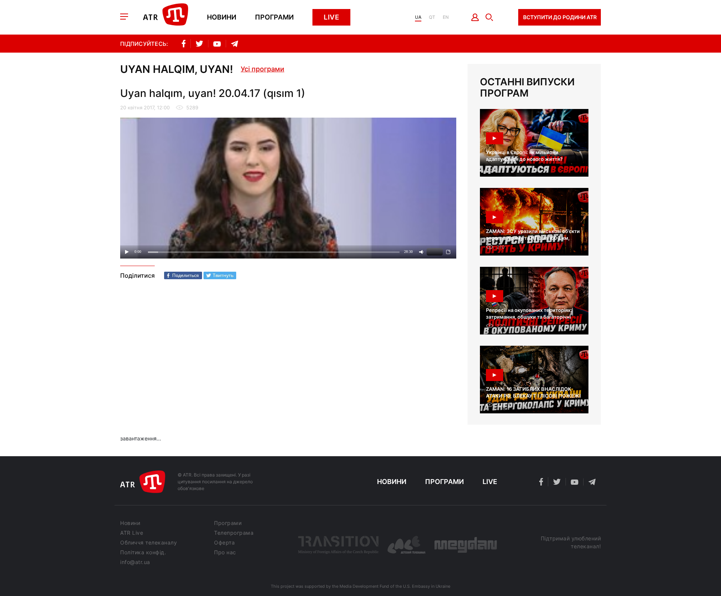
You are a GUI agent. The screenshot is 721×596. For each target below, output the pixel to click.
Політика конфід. (143, 552)
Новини (221, 17)
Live (331, 17)
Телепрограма (233, 532)
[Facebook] (183, 275)
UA (418, 17)
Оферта (224, 542)
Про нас (225, 552)
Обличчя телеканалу (148, 542)
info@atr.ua (135, 562)
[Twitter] (220, 275)
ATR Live (131, 532)
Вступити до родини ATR (560, 17)
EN (446, 17)
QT (432, 17)
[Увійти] (475, 17)
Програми (274, 17)
